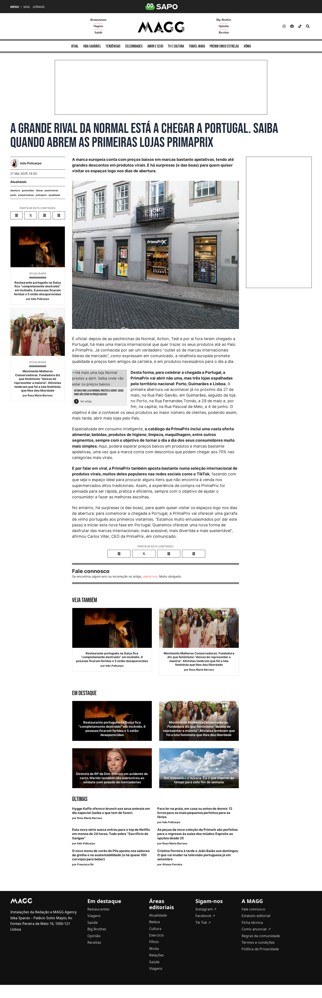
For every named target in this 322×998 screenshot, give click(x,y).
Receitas (224, 32)
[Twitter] (300, 26)
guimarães (28, 190)
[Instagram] (284, 26)
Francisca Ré (85, 864)
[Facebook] (292, 26)
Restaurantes (98, 19)
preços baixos (26, 195)
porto (13, 195)
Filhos (154, 941)
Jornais (38, 6)
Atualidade (18, 182)
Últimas (79, 799)
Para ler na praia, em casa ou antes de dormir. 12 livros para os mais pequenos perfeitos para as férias (194, 813)
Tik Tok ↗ (203, 922)
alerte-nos (150, 576)
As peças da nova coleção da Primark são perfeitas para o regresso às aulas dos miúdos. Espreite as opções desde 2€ (197, 834)
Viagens (98, 26)
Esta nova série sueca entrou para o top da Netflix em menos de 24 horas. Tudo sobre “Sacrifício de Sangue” (111, 834)
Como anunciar (256, 929)
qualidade (54, 195)
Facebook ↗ (205, 915)
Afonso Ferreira (172, 864)
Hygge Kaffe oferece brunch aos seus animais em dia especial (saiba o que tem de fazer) (111, 811)
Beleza (154, 921)
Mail (26, 6)
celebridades (134, 46)
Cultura (155, 928)
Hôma (247, 46)
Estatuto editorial (256, 915)
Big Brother (223, 19)
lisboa (39, 190)
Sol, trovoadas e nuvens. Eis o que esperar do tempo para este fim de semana (199, 780)
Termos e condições (258, 942)
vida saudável (92, 46)
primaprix (41, 195)
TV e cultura (176, 46)
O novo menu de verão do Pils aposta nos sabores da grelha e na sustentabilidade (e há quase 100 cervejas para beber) (111, 855)
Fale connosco (253, 909)
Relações (156, 955)
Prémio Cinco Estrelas (224, 46)
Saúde (98, 32)
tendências (113, 46)
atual (74, 46)
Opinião (224, 26)
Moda (154, 948)
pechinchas (51, 190)
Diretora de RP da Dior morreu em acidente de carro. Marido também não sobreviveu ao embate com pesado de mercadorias (112, 778)
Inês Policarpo (40, 298)
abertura (15, 190)
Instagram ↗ (205, 909)
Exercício (156, 935)
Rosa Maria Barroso (40, 395)
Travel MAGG (197, 46)
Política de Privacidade (260, 949)
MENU (14, 6)
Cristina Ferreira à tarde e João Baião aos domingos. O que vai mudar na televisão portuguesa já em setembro (198, 855)
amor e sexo (155, 46)
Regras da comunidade (261, 935)
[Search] (308, 26)
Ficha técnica (252, 922)
